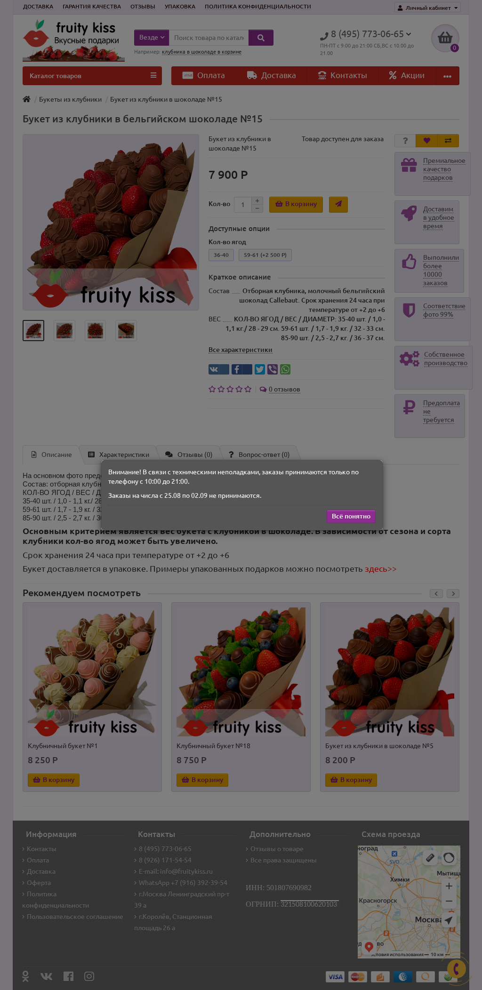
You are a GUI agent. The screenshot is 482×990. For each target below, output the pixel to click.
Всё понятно (351, 516)
